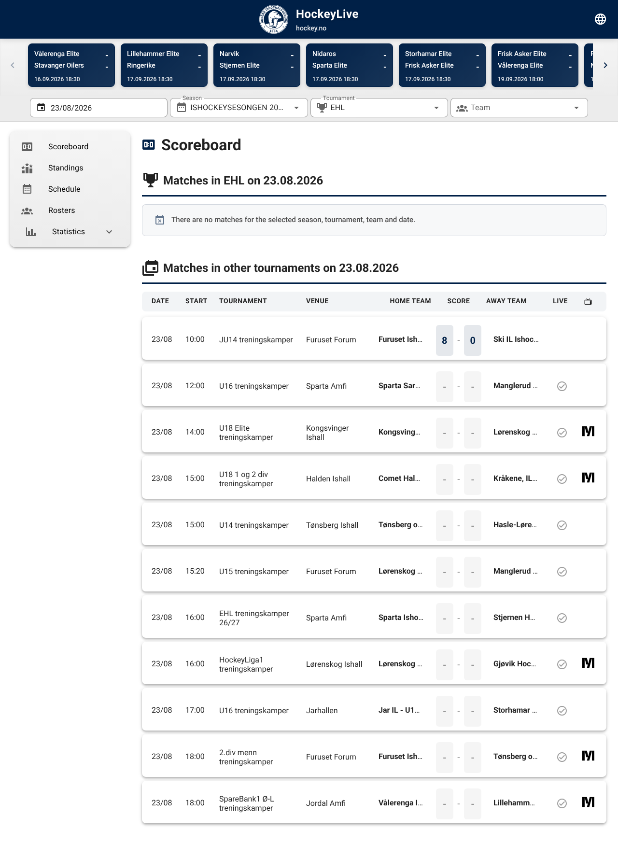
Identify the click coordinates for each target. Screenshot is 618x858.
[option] (70, 146)
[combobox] (239, 107)
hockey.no (311, 28)
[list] (70, 189)
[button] (421, 107)
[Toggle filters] (600, 19)
